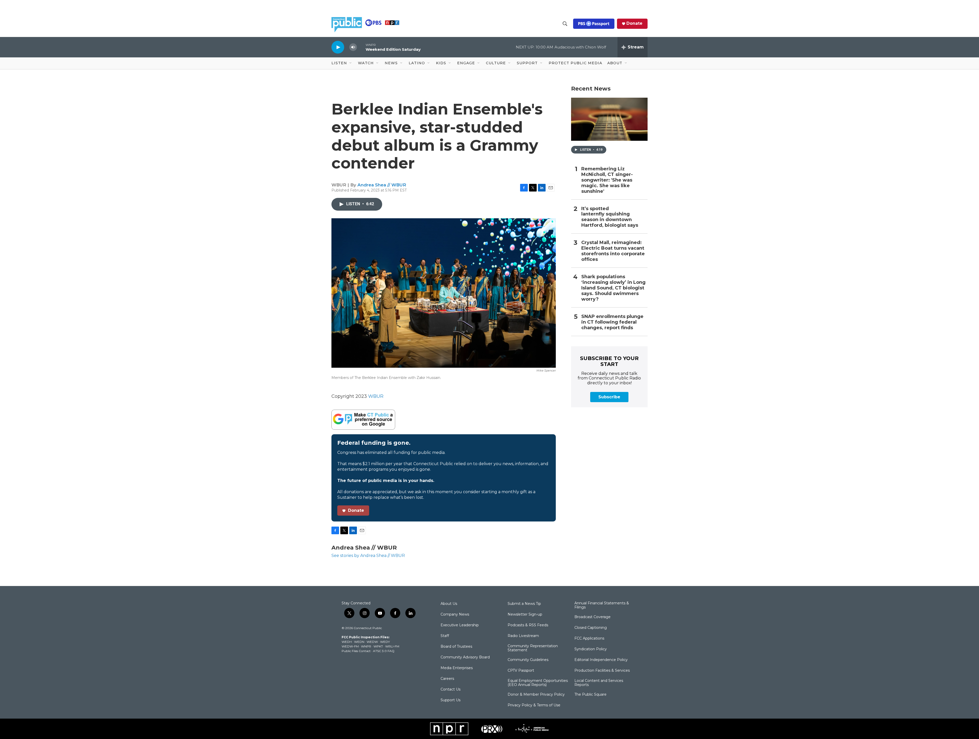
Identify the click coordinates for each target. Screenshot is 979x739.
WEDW (372, 642)
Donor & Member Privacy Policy (536, 695)
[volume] (353, 47)
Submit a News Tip (524, 604)
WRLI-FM (392, 646)
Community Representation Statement (533, 648)
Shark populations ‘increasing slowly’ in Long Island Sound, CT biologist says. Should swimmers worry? (613, 288)
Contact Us (450, 689)
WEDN (359, 642)
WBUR (375, 396)
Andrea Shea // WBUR (381, 184)
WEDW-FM (350, 646)
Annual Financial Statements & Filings (601, 605)
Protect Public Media (575, 63)
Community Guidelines (528, 660)
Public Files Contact (356, 651)
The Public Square (590, 695)
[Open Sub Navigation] (351, 63)
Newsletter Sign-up (525, 615)
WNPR (366, 646)
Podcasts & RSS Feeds (528, 625)
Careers (447, 679)
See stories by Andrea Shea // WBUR (368, 555)
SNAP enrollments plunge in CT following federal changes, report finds (612, 322)
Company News (455, 615)
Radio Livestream (523, 636)
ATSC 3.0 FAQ (383, 651)
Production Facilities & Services (602, 671)
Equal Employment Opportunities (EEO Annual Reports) (538, 683)
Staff (445, 636)
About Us (449, 604)
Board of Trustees (456, 647)
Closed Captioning (590, 628)
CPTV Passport (521, 671)
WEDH (347, 642)
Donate (634, 23)
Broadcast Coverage (592, 617)
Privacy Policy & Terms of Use (534, 705)
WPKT (378, 646)
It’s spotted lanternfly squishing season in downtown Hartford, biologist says (609, 217)
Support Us (450, 700)
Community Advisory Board (465, 657)
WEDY (385, 642)
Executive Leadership (460, 625)
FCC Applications (589, 638)
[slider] (361, 47)
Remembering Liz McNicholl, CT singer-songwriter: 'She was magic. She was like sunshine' (607, 180)
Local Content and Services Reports (598, 683)
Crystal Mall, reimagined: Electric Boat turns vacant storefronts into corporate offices (613, 251)
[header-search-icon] (565, 23)
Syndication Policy (590, 649)
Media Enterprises (457, 668)
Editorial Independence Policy (601, 660)
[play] (338, 47)
